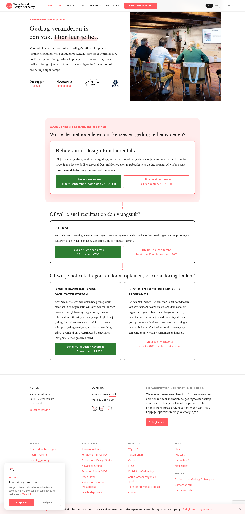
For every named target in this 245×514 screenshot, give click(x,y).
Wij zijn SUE (135, 449)
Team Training (38, 454)
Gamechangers (183, 484)
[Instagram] (94, 408)
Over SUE (112, 5)
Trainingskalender (92, 449)
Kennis (95, 5)
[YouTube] (109, 408)
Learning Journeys (40, 460)
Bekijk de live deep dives (88, 252)
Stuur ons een (103, 394)
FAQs (131, 465)
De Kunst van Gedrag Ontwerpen (194, 479)
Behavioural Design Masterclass (93, 484)
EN (216, 5)
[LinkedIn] (102, 408)
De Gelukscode (183, 490)
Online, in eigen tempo (156, 181)
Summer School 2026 (94, 471)
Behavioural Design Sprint (97, 460)
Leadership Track (92, 492)
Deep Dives (88, 477)
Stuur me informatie (159, 344)
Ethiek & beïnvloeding (141, 471)
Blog (177, 449)
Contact (231, 5)
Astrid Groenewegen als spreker (142, 479)
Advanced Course (92, 465)
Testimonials (135, 454)
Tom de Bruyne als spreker (144, 486)
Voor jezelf (54, 5)
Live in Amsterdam (89, 181)
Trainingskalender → (141, 5)
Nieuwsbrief (182, 460)
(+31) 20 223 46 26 (102, 399)
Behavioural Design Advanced (86, 349)
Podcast (180, 454)
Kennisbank (181, 465)
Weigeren (48, 502)
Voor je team (75, 5)
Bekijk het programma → (199, 509)
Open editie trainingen (43, 449)
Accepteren (21, 502)
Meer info (27, 494)
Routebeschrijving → (41, 409)
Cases (131, 460)
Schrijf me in (157, 422)
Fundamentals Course (95, 454)
